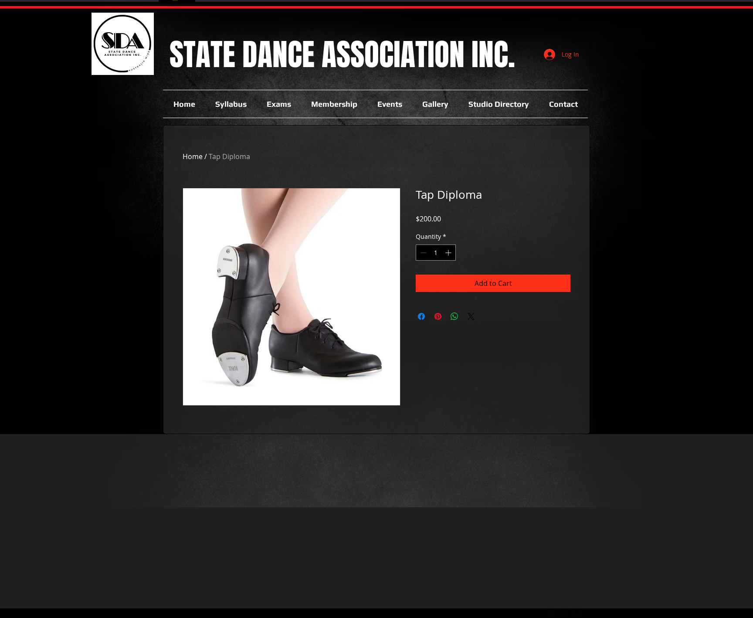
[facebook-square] (577, 612)
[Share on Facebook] (421, 316)
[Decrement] (422, 252)
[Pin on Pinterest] (438, 316)
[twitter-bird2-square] (564, 612)
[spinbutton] (436, 252)
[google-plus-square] (550, 612)
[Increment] (449, 252)
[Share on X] (471, 316)
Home (193, 156)
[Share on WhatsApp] (454, 316)
